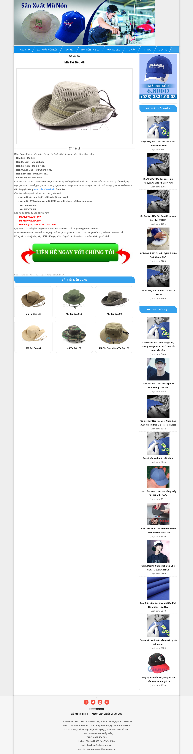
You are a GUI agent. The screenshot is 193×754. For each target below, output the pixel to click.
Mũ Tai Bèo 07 (73, 348)
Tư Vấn (131, 50)
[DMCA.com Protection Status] (96, 710)
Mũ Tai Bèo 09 (114, 314)
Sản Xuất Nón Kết (47, 50)
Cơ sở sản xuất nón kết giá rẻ (158, 458)
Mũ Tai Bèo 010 (74, 314)
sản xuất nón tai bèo (44, 189)
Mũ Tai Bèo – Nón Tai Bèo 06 (114, 348)
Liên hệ (163, 50)
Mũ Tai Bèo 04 (33, 348)
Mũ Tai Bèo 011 (33, 314)
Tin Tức (147, 50)
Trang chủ (23, 50)
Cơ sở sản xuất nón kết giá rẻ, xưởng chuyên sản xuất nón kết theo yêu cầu (158, 346)
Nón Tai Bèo (113, 50)
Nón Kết (69, 50)
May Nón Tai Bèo (90, 50)
